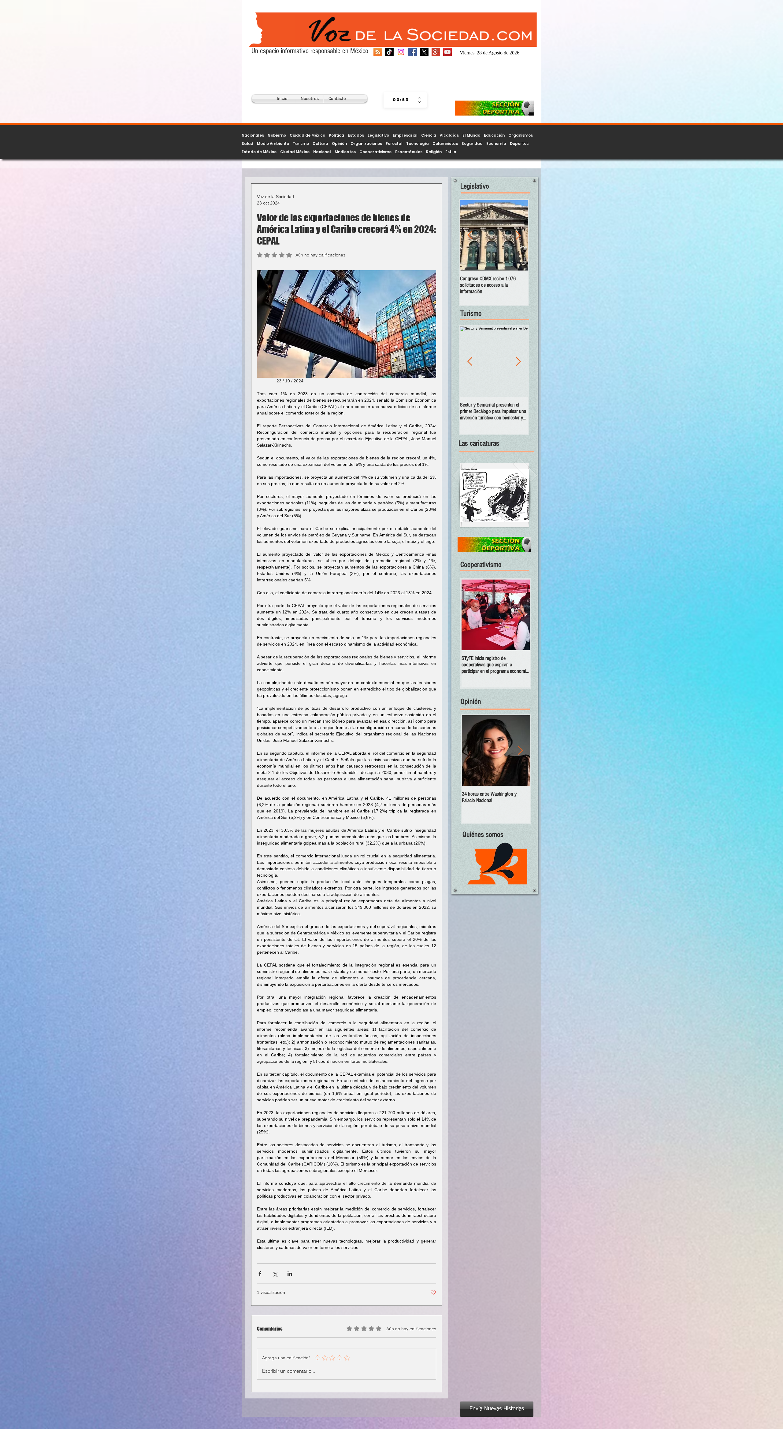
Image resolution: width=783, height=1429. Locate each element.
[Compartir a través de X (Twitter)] (275, 1273)
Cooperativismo (375, 151)
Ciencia (428, 135)
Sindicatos (345, 151)
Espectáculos (408, 151)
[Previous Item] (470, 235)
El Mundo (471, 135)
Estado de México (259, 151)
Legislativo (378, 135)
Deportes (519, 143)
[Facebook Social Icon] (412, 52)
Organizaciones (366, 143)
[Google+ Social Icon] (436, 52)
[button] (494, 495)
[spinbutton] (401, 100)
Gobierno (277, 135)
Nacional (322, 151)
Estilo (450, 151)
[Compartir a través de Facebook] (260, 1273)
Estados (356, 135)
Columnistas (445, 143)
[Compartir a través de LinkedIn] (290, 1273)
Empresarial (405, 135)
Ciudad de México (307, 135)
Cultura (320, 143)
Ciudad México (295, 151)
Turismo (301, 143)
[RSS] (377, 52)
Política (336, 135)
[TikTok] (389, 52)
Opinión (339, 143)
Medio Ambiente (273, 143)
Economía (496, 143)
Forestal (394, 143)
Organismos (520, 135)
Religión (434, 151)
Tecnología (417, 143)
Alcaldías (449, 135)
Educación (494, 135)
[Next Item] (520, 615)
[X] (424, 52)
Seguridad (472, 143)
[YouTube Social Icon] (447, 52)
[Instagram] (401, 52)
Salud (247, 143)
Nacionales (253, 135)
